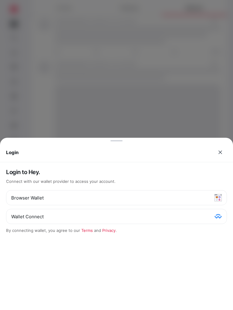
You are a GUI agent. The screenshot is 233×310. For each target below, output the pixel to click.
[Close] (220, 152)
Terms (87, 230)
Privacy (109, 230)
